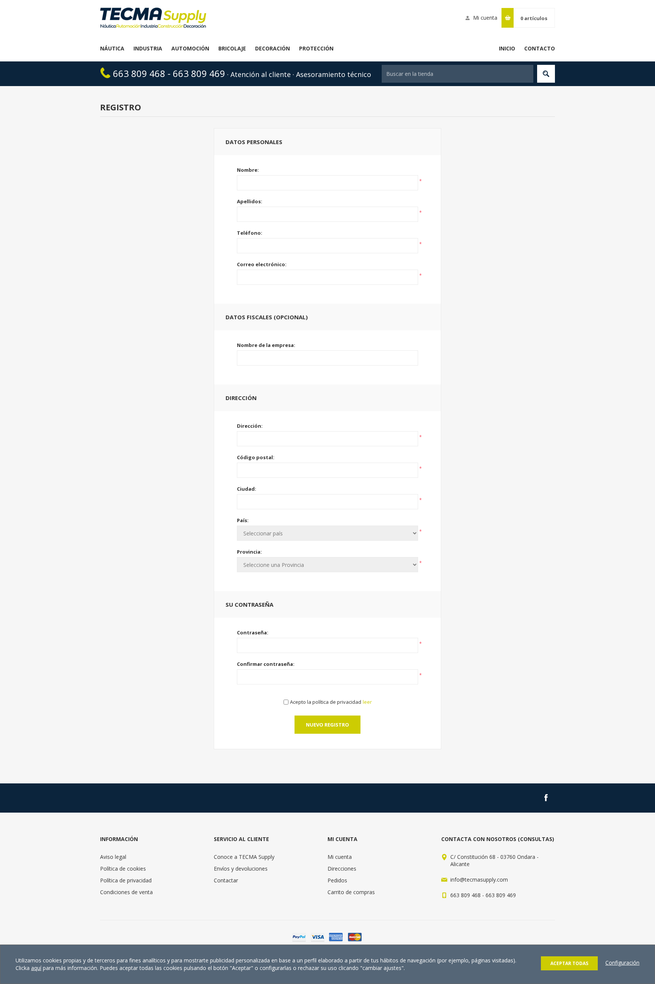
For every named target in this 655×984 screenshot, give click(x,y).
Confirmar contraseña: (266, 664)
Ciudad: (246, 488)
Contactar (226, 880)
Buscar (546, 74)
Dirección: (250, 425)
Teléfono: (249, 232)
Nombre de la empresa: (266, 345)
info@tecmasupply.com (479, 879)
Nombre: (248, 169)
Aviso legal (113, 856)
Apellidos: (249, 201)
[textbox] (457, 74)
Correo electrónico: (262, 264)
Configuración (622, 962)
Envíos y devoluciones (241, 868)
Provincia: (249, 551)
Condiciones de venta (126, 892)
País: (243, 520)
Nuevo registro (327, 724)
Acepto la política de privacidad (325, 701)
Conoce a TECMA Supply (244, 856)
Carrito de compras (351, 892)
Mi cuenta (485, 17)
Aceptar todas (569, 963)
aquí (36, 967)
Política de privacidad (126, 880)
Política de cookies (123, 868)
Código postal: (255, 457)
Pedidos (337, 880)
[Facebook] (546, 798)
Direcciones (342, 868)
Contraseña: (252, 632)
